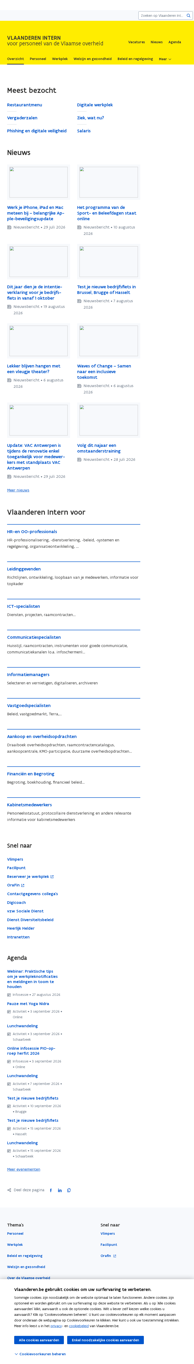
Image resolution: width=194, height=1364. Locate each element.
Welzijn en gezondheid (26, 1267)
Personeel (15, 1233)
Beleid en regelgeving (25, 1255)
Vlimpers (108, 1233)
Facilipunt (109, 1244)
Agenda (174, 42)
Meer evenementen (23, 1169)
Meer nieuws (18, 490)
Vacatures (136, 42)
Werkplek (15, 1244)
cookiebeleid (79, 1326)
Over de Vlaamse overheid (28, 1278)
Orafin (106, 1256)
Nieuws (157, 42)
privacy (56, 1326)
